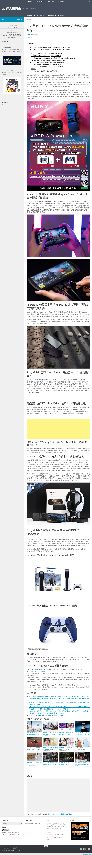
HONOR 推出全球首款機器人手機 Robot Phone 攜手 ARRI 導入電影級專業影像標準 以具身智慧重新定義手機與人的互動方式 (82, 733)
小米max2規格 (50, 828)
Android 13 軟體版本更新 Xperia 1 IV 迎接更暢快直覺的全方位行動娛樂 (50, 49)
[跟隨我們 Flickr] (17, 19)
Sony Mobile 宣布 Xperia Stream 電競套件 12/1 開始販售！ (47, 54)
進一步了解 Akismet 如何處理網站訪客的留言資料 (61, 814)
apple (55, 836)
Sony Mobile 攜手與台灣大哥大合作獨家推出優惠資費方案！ (50, 60)
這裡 (39, 823)
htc (62, 825)
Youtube (49, 836)
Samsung (49, 825)
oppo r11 (56, 825)
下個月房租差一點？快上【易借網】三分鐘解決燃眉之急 (82, 763)
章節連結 (31, 43)
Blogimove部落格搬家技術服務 (85, 854)
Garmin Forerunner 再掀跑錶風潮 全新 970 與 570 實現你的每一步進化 (34, 748)
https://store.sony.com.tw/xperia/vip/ (37, 671)
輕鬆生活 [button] (62, 1)
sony (53, 837)
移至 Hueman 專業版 (16, 850)
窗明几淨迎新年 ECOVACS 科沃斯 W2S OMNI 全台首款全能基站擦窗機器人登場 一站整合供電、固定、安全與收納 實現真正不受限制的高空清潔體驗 (34, 733)
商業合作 (49, 823)
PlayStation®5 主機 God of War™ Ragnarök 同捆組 (48, 64)
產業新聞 (29, 19)
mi (61, 823)
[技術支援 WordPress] (6, 850)
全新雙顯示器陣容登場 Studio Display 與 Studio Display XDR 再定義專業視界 (66, 733)
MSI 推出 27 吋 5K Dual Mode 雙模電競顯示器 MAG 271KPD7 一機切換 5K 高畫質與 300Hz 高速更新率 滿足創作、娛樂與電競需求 (66, 763)
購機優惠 (33, 69)
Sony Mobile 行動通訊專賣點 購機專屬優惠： (46, 71)
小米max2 (59, 828)
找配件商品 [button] (41, 1)
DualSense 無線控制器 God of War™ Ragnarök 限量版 (48, 66)
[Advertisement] (58, 429)
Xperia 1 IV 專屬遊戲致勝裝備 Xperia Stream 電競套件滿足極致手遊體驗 (51, 47)
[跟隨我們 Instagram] (19, 19)
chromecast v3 (50, 826)
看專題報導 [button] (30, 1)
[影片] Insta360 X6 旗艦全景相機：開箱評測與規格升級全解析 (46, 715)
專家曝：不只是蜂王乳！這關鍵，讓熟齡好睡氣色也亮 (50, 748)
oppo (56, 823)
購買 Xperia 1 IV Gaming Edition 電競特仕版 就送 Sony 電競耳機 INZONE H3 (54, 58)
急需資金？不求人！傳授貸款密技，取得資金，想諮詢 (50, 733)
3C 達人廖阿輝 (11, 8)
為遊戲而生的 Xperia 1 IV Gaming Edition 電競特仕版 (46, 56)
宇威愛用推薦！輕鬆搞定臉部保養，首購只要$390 (66, 748)
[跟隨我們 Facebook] (14, 19)
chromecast (59, 826)
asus (60, 836)
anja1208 (30, 34)
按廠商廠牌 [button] (51, 1)
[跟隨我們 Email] (21, 19)
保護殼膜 (58, 837)
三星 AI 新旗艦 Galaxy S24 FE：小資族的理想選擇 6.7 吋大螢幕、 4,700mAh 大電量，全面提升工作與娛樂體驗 (82, 748)
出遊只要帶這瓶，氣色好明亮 (34, 763)
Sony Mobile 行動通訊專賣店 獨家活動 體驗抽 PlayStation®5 (47, 62)
